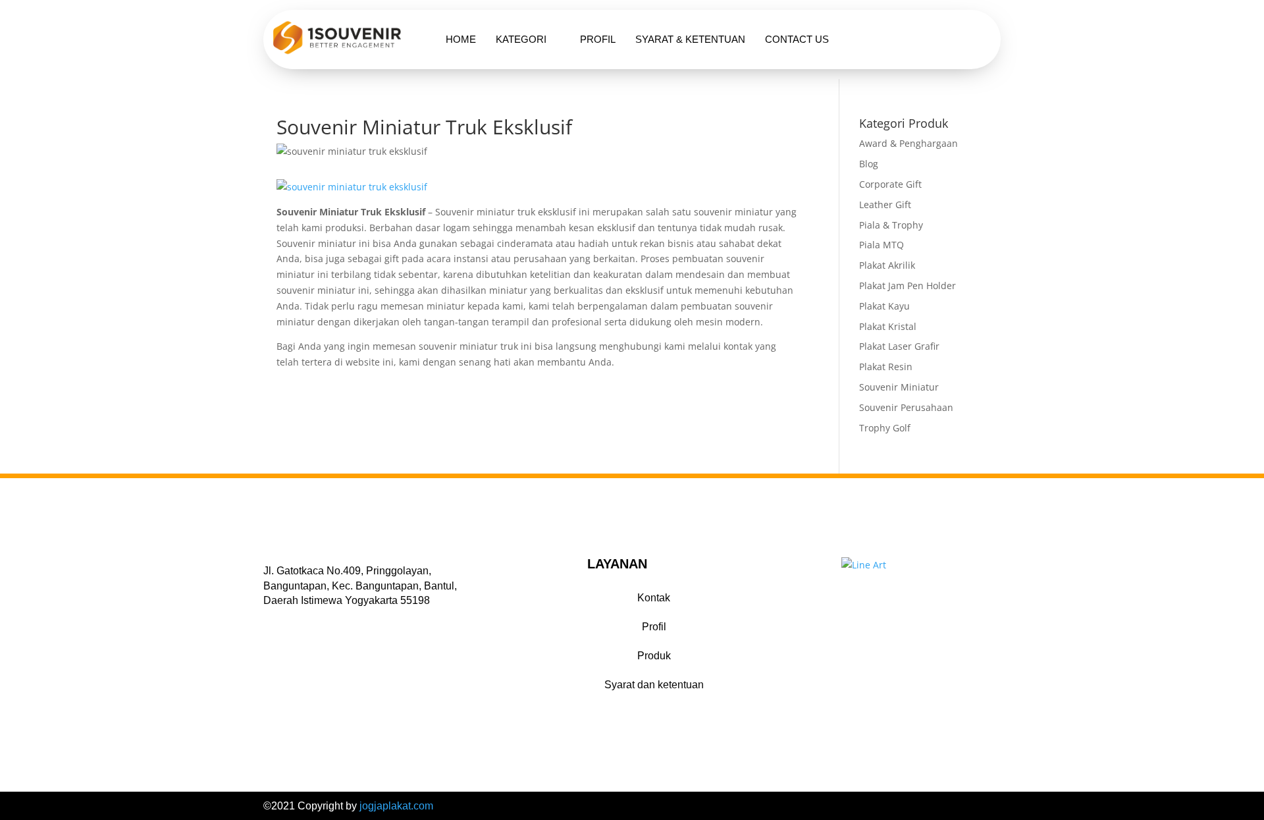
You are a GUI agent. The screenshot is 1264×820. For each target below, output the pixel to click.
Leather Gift (885, 204)
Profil (598, 39)
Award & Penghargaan (908, 143)
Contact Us (797, 39)
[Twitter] (288, 621)
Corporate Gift (890, 184)
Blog (868, 163)
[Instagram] (305, 621)
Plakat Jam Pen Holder (907, 285)
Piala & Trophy (891, 225)
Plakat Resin (885, 366)
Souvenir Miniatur (899, 387)
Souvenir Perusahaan (906, 407)
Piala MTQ (881, 244)
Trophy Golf (884, 428)
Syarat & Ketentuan (690, 39)
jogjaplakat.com (396, 805)
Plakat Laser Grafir (899, 346)
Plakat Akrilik (887, 265)
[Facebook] (271, 621)
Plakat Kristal (887, 326)
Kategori (521, 39)
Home (461, 39)
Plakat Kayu (884, 306)
